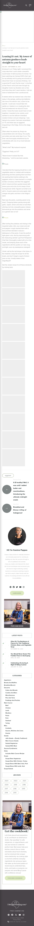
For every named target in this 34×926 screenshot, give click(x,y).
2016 (14, 789)
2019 (15, 785)
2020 (6, 785)
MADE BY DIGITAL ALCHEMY (18, 921)
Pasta (7, 715)
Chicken (8, 708)
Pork (6, 718)
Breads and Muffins (10, 683)
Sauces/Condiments (10, 748)
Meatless (8, 713)
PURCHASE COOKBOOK (15, 878)
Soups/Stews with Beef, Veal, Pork (16, 764)
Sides (6, 751)
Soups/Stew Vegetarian (13, 758)
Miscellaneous (10, 695)
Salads (6, 736)
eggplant (8, 475)
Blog (3, 45)
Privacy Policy (17, 919)
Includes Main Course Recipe (14, 753)
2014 (6, 793)
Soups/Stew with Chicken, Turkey (16, 761)
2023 (6, 781)
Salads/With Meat (11, 746)
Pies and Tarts (10, 698)
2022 (15, 781)
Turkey (7, 723)
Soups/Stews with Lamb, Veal (15, 766)
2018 (24, 785)
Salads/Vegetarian (11, 743)
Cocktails (8, 728)
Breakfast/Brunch (9, 685)
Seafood (8, 721)
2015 (23, 789)
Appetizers (7, 680)
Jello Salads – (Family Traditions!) (16, 738)
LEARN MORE (17, 593)
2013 (14, 793)
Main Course (8, 703)
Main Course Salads (11, 741)
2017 (6, 789)
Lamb (7, 710)
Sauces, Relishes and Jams (14, 731)
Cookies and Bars (11, 693)
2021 (24, 781)
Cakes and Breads (11, 690)
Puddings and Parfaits (12, 700)
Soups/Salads (8, 769)
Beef (6, 705)
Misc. (5, 726)
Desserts (7, 688)
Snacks (7, 733)
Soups (6, 756)
